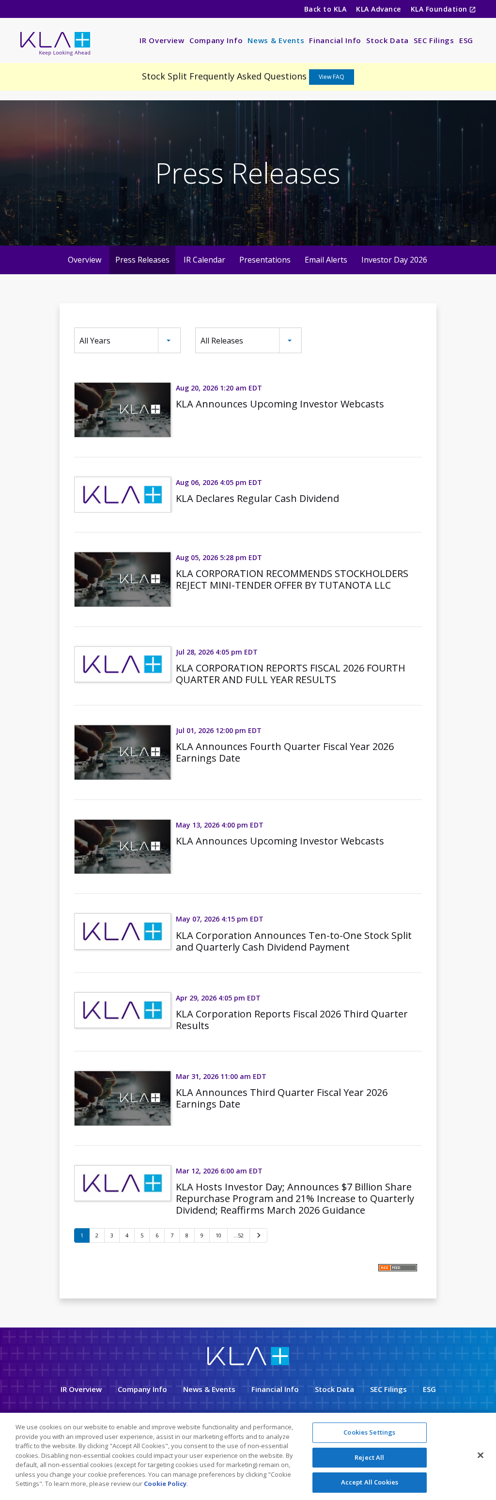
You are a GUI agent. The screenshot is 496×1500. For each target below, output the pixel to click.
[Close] (480, 1455)
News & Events (276, 40)
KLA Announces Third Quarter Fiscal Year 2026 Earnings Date (282, 1098)
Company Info (216, 40)
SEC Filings (434, 40)
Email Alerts (326, 259)
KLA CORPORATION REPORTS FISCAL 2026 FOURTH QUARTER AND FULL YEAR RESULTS (290, 673)
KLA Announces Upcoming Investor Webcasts (280, 403)
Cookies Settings (369, 1432)
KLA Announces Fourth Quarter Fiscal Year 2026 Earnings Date (285, 752)
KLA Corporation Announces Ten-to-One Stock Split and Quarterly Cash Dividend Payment (294, 941)
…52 (238, 1235)
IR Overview (162, 40)
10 (218, 1235)
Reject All (369, 1457)
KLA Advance (378, 9)
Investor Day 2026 (394, 259)
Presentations (265, 259)
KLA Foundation (440, 9)
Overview (84, 259)
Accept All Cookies (369, 1482)
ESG (466, 40)
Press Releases (142, 259)
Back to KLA (325, 9)
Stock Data (387, 40)
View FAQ (331, 77)
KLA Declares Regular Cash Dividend (257, 498)
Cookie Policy (165, 1483)
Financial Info (335, 40)
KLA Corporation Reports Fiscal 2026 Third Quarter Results (292, 1019)
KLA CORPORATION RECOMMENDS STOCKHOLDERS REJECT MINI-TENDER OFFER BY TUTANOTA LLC (292, 579)
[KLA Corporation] (248, 1363)
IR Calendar (204, 259)
